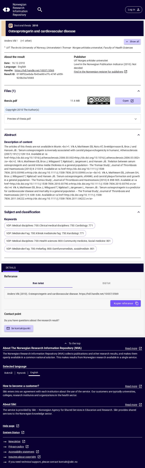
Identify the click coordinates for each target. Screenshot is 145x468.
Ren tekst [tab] (38, 283)
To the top (74, 343)
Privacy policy (16, 446)
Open (126, 100)
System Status (11, 432)
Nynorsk (21, 373)
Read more (131, 348)
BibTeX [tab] (107, 283)
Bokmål (8, 373)
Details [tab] (11, 267)
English (34, 372)
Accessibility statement (21, 451)
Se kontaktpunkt (20, 328)
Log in (131, 9)
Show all (134, 41)
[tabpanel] (72, 294)
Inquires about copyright (22, 456)
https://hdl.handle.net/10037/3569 (34, 70)
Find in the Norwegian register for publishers (98, 71)
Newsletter (14, 441)
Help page (8, 425)
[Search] (39, 9)
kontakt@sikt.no (68, 461)
